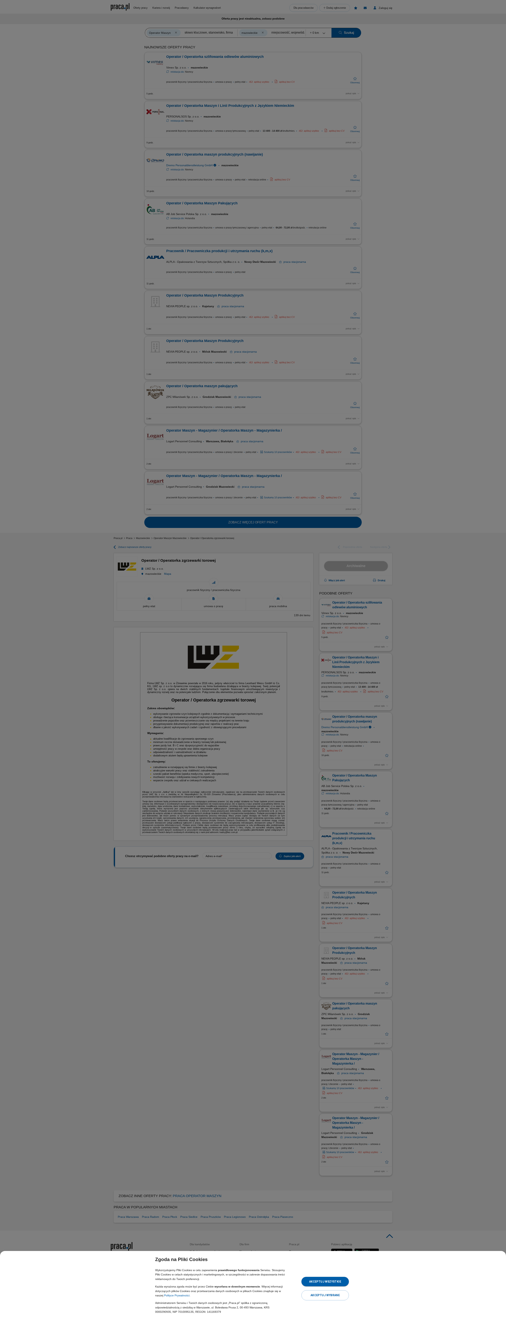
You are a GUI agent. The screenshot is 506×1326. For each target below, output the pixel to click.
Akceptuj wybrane (325, 1295)
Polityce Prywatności (177, 1295)
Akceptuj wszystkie (325, 1281)
